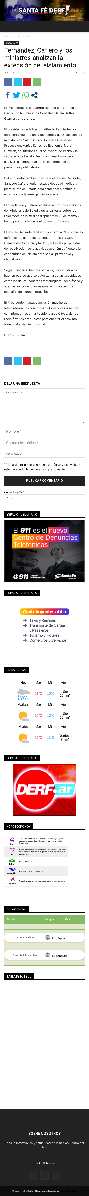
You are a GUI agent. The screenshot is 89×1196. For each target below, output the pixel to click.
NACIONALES (22, 36)
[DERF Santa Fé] (44, 10)
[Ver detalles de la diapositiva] (44, 790)
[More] (46, 82)
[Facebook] (8, 82)
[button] (7, 26)
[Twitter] (18, 82)
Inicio (7, 36)
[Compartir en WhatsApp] (25, 95)
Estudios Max (69, 1191)
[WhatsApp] (37, 82)
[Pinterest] (27, 82)
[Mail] (44, 1175)
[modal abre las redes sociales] (34, 95)
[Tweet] (16, 95)
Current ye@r (14, 492)
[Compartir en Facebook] (7, 95)
